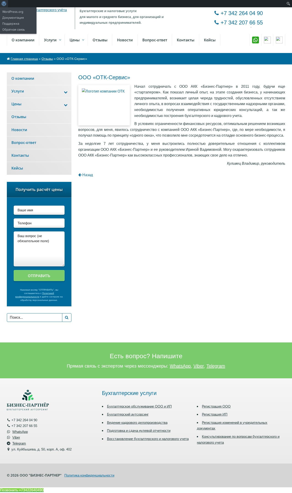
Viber (198, 365)
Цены (75, 39)
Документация (13, 17)
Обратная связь (13, 29)
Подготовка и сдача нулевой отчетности (138, 430)
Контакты (185, 39)
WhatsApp (180, 365)
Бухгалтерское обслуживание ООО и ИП (139, 406)
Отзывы (47, 59)
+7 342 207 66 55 (242, 22)
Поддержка (10, 23)
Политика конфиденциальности (89, 475)
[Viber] (267, 40)
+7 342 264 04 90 (242, 13)
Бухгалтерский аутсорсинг (128, 414)
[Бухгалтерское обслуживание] (39, 10)
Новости (125, 39)
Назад (87, 175)
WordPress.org (12, 11)
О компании (23, 39)
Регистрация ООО (216, 406)
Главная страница (24, 59)
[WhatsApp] (255, 40)
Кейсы (210, 39)
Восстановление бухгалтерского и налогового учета (148, 439)
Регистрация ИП (214, 414)
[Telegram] (279, 40)
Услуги (50, 39)
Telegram (215, 365)
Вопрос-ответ (154, 39)
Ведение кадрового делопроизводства (137, 422)
